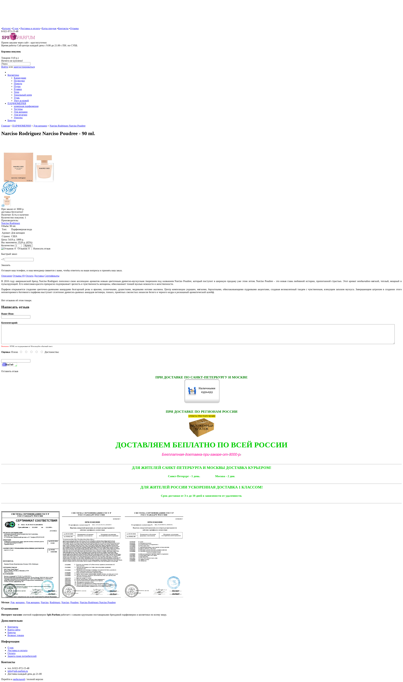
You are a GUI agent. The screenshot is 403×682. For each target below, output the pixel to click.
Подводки (19, 80)
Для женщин (21, 112)
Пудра (17, 86)
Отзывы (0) (19, 275)
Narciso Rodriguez (10, 223)
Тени (16, 92)
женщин (20, 602)
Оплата (29, 275)
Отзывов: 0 (24, 248)
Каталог (6, 28)
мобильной (19, 679)
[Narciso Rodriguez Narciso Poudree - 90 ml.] (28, 194)
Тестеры (18, 109)
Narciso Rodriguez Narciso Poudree (67, 125)
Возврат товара (16, 635)
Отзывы (74, 28)
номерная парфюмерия (26, 106)
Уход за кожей (21, 100)
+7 (2, 259)
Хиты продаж (49, 28)
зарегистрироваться (24, 67)
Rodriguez (55, 602)
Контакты (63, 28)
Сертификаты (52, 275)
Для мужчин (20, 114)
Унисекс (18, 117)
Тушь (17, 97)
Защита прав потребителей (22, 656)
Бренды (12, 120)
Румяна (18, 89)
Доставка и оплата (30, 28)
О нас (15, 28)
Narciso (44, 602)
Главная (5, 125)
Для (12, 602)
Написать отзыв (41, 248)
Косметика (13, 75)
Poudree (74, 602)
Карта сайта (14, 629)
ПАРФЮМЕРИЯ (17, 103)
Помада (18, 83)
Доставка (39, 275)
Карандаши (20, 78)
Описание (6, 275)
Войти (4, 67)
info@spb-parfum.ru (18, 671)
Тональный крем (23, 95)
